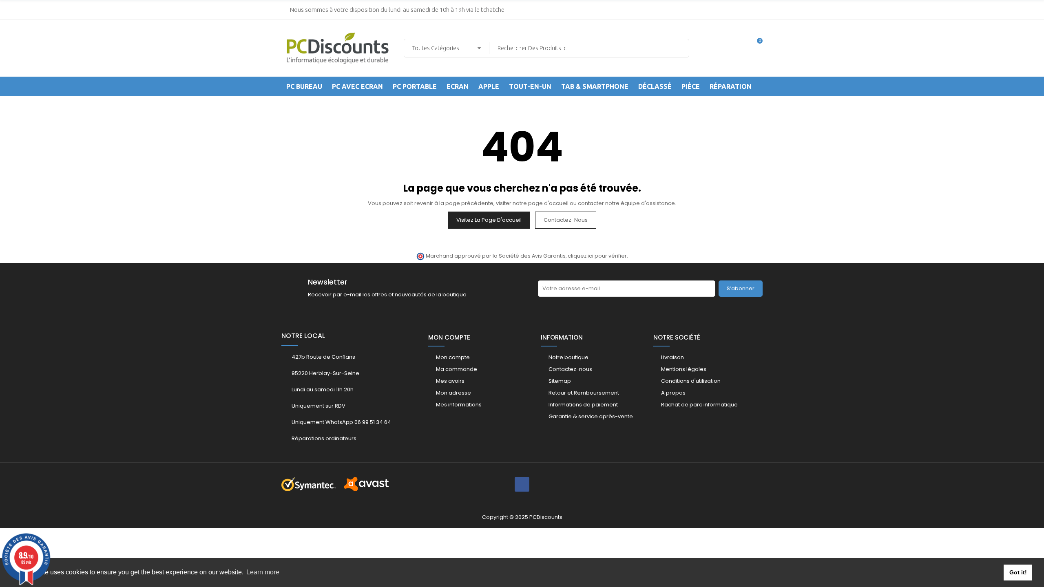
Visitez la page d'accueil (489, 220)
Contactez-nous (566, 220)
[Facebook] (522, 484)
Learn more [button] (262, 572)
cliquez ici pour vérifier (597, 255)
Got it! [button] (1018, 572)
